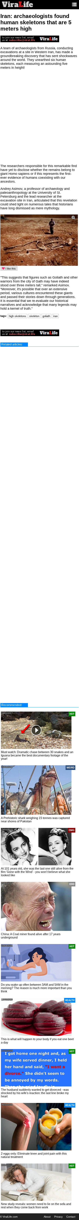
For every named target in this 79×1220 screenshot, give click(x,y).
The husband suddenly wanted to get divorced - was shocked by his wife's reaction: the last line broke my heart (35, 1093)
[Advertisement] (39, 119)
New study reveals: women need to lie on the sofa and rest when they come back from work (36, 1205)
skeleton (34, 316)
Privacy (58, 1216)
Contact (70, 1216)
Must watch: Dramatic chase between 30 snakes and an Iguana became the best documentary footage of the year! (37, 755)
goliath (46, 316)
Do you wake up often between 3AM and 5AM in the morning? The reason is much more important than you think (36, 988)
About (47, 1216)
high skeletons (17, 316)
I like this (10, 268)
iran (55, 316)
